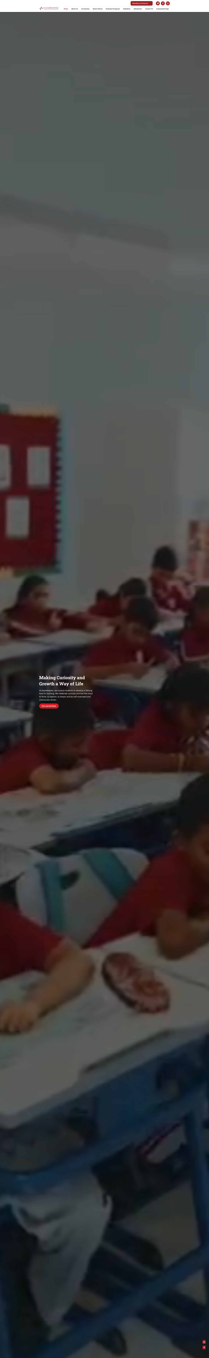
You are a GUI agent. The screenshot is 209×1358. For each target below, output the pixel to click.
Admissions (138, 9)
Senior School (97, 9)
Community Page (162, 9)
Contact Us (149, 9)
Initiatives (126, 9)
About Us (74, 9)
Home (66, 9)
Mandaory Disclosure (140, 3)
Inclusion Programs (113, 9)
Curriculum (85, 9)
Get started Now (49, 706)
